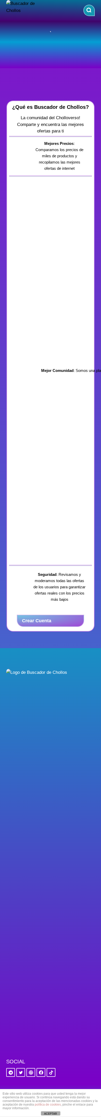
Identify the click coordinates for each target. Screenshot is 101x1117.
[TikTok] (51, 1072)
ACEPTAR (50, 1113)
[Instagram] (30, 1072)
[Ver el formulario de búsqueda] (89, 10)
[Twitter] (20, 1072)
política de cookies (48, 1104)
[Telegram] (10, 1072)
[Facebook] (41, 1072)
